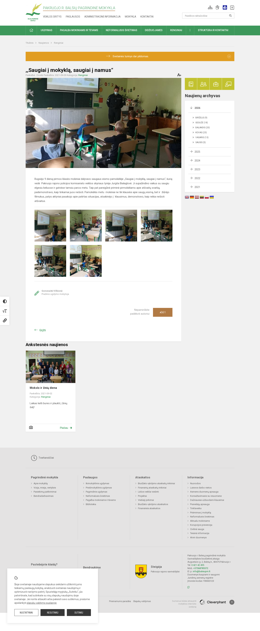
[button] (210, 7)
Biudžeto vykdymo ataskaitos (153, 504)
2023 (197, 169)
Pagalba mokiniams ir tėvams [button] (79, 30)
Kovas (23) (201, 132)
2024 (197, 160)
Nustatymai (26, 612)
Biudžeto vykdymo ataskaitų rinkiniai (156, 483)
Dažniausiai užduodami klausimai (207, 500)
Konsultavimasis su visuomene (206, 496)
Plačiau (64, 427)
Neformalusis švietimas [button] (121, 30)
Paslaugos (73, 16)
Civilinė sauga (197, 529)
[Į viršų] (231, 602)
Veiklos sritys (52, 16)
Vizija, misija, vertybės (45, 487)
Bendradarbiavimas (43, 496)
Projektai (142, 496)
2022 (197, 178)
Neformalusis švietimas (98, 496)
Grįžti (42, 330)
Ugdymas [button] (46, 30)
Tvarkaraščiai (46, 457)
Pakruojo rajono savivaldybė (165, 571)
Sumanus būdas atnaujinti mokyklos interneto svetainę (184, 604)
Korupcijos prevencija (201, 525)
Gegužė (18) (201, 122)
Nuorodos (195, 483)
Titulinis (30, 43)
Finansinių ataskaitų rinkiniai (152, 487)
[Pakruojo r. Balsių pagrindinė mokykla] (34, 12)
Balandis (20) (202, 127)
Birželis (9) (201, 117)
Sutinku (78, 612)
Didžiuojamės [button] (154, 30)
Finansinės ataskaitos (149, 508)
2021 (197, 187)
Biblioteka (91, 504)
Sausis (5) (200, 142)
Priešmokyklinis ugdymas (99, 487)
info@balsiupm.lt (201, 571)
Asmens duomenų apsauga (204, 491)
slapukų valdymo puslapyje (42, 602)
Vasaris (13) (202, 137)
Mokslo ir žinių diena (43, 388)
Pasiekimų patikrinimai (45, 491)
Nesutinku (52, 612)
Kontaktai (147, 16)
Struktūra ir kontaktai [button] (213, 30)
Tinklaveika (195, 508)
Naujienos (44, 43)
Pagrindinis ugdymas (96, 491)
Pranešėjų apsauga (200, 504)
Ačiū (163, 312)
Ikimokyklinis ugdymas (97, 483)
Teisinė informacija (199, 533)
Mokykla (130, 16)
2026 (197, 108)
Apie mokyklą (41, 483)
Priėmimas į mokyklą (200, 512)
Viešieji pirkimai (146, 500)
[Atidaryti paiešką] (230, 15)
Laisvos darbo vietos (201, 487)
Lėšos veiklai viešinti (148, 491)
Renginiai (58, 43)
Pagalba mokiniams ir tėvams (101, 500)
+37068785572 (200, 568)
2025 (197, 151)
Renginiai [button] (176, 30)
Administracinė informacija (102, 16)
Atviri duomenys (198, 537)
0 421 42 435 (197, 565)
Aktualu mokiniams (200, 521)
